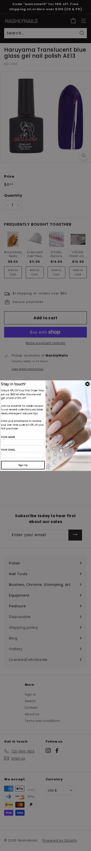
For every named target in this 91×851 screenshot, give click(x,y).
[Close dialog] (87, 383)
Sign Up (22, 465)
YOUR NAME (8, 437)
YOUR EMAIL (8, 449)
